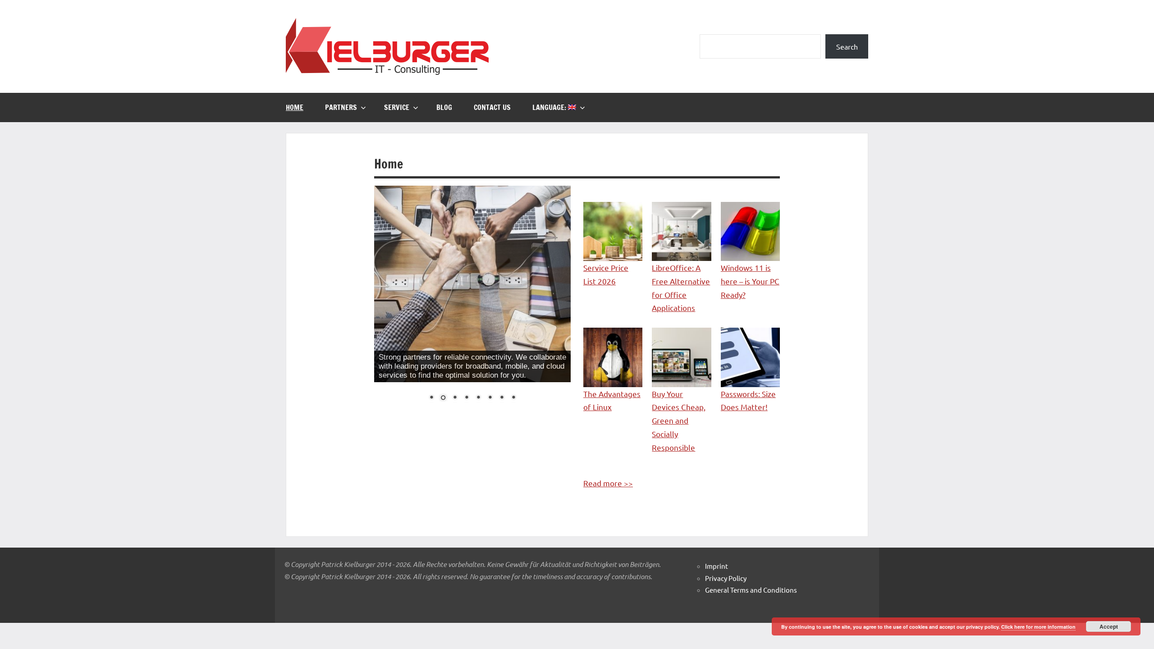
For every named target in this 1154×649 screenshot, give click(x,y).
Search (847, 46)
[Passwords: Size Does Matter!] (750, 357)
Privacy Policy (725, 578)
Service (396, 107)
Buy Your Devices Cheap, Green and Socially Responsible (678, 420)
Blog (444, 107)
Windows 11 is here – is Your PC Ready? (750, 281)
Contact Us (492, 107)
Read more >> (608, 483)
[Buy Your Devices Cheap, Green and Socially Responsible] (681, 357)
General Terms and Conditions (751, 589)
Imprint (716, 566)
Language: (550, 107)
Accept (1108, 626)
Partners (341, 107)
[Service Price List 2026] (612, 231)
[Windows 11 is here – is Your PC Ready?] (750, 231)
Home (294, 107)
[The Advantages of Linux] (612, 357)
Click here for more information (1038, 626)
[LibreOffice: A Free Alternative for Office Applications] (681, 231)
